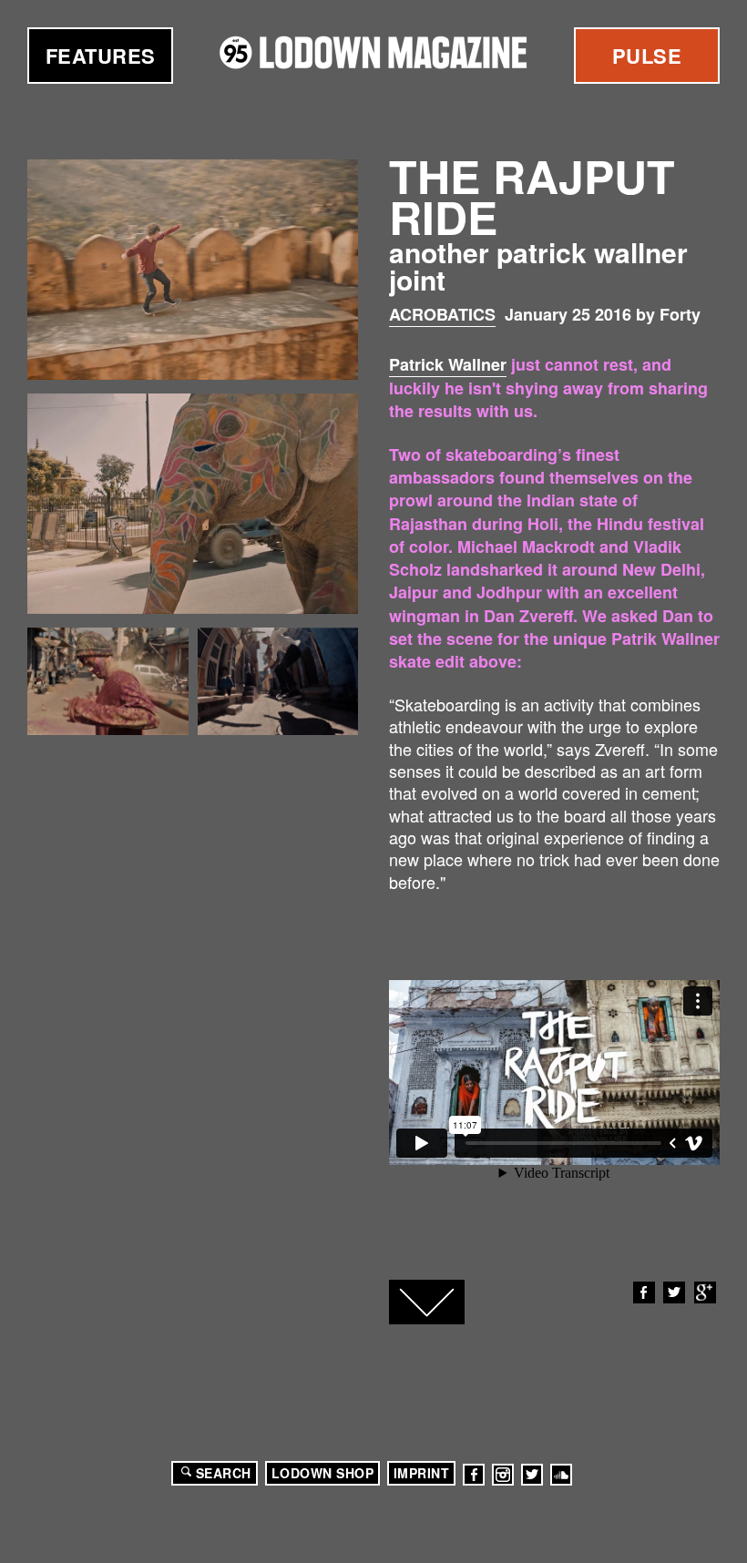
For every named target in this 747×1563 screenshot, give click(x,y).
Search (223, 1473)
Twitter (674, 1292)
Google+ (705, 1292)
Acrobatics (442, 314)
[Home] (373, 52)
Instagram (503, 1475)
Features (101, 55)
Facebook (644, 1292)
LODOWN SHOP (322, 1473)
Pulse (647, 55)
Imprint (422, 1473)
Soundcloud (561, 1475)
